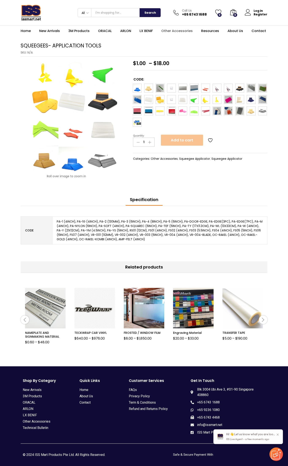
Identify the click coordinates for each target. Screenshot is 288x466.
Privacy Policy (139, 396)
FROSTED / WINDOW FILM (142, 333)
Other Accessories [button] (177, 31)
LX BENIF (146, 31)
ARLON (28, 409)
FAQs (133, 390)
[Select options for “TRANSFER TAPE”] (237, 325)
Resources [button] (210, 31)
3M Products (32, 396)
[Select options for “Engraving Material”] (187, 325)
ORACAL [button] (105, 31)
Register (260, 14)
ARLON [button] (125, 31)
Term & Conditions (142, 402)
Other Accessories (164, 159)
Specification (144, 199)
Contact (259, 31)
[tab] (144, 201)
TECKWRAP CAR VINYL (90, 333)
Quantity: (139, 135)
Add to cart (182, 140)
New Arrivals (49, 31)
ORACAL (29, 402)
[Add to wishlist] (210, 140)
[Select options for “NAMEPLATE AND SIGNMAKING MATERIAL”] (39, 325)
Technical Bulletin (35, 428)
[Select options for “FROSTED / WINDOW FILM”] (138, 325)
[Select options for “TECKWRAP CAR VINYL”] (89, 325)
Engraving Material (187, 333)
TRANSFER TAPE (233, 333)
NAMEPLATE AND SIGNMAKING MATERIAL (42, 334)
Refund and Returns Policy (148, 409)
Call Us (187, 10)
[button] (137, 88)
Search (150, 13)
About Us (235, 31)
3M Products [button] (79, 31)
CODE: (138, 79)
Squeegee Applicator (194, 159)
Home (26, 31)
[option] (45, 319)
